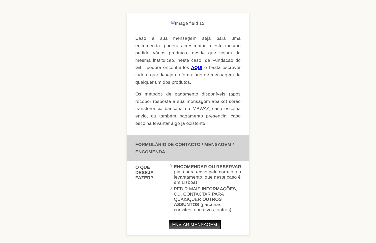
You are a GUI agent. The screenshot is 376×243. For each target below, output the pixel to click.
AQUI (196, 67)
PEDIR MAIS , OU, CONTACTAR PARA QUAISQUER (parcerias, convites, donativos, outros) (205, 199)
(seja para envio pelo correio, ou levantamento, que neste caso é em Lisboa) (207, 174)
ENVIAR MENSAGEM (194, 224)
